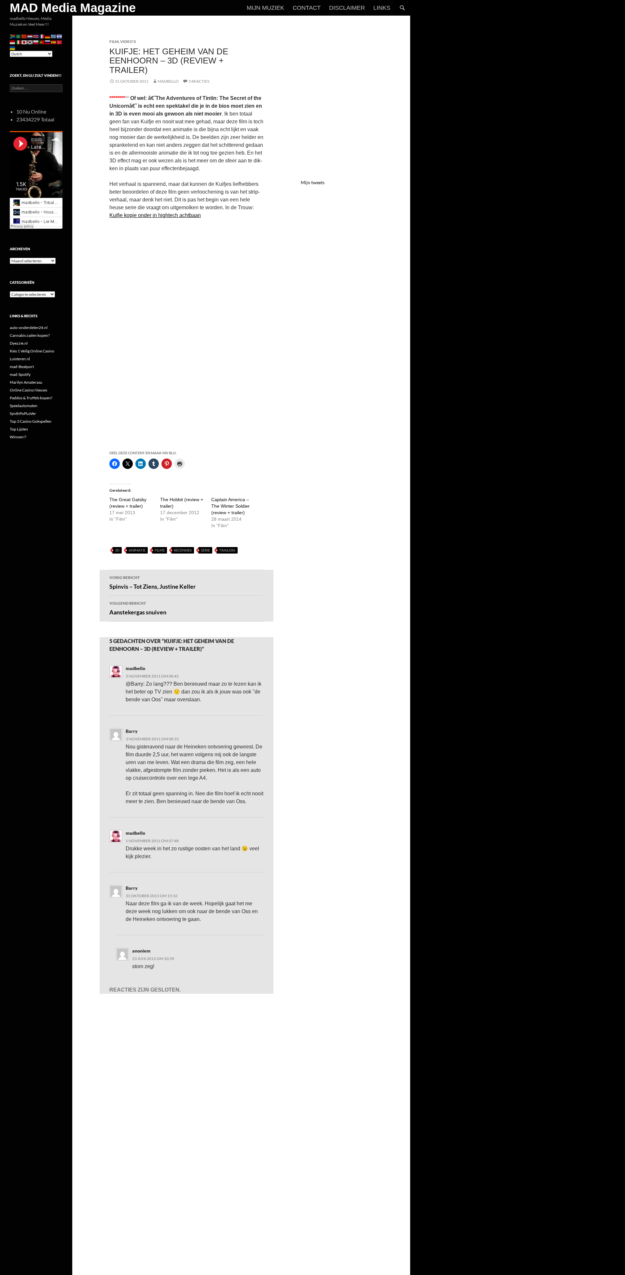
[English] (36, 36)
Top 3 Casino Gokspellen (30, 421)
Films (160, 550)
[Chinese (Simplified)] (24, 36)
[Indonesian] (13, 41)
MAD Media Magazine (73, 8)
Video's (128, 41)
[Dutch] (30, 36)
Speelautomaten (23, 405)
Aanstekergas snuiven (137, 608)
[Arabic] (18, 36)
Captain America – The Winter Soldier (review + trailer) (230, 506)
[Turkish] (59, 41)
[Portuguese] (42, 41)
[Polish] (36, 41)
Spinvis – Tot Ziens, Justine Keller (152, 582)
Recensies (183, 550)
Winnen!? (18, 436)
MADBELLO (168, 81)
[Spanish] (54, 41)
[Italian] (18, 41)
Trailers (227, 550)
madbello (135, 668)
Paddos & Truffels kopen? (31, 397)
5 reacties (198, 81)
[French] (42, 36)
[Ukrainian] (13, 47)
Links (381, 8)
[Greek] (54, 36)
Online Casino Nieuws (28, 390)
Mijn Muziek (265, 8)
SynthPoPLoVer (23, 413)
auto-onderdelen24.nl (29, 327)
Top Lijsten (19, 429)
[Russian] (48, 41)
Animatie (137, 550)
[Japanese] (24, 41)
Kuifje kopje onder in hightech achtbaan (155, 215)
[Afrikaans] (13, 36)
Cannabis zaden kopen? (30, 335)
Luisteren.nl (20, 358)
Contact (307, 8)
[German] (48, 36)
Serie (205, 550)
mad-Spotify (20, 374)
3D (117, 550)
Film (113, 41)
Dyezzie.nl (19, 343)
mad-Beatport (22, 366)
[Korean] (30, 41)
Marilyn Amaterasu (26, 382)
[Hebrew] (59, 36)
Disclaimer (347, 8)
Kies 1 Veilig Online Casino (32, 351)
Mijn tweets (313, 182)
